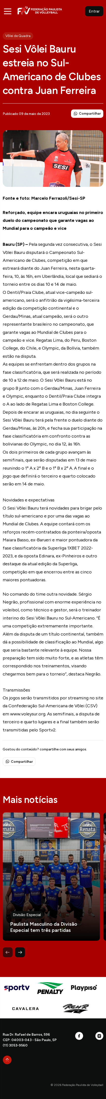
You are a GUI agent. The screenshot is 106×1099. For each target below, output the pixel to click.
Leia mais (51, 877)
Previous (8, 952)
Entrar (94, 11)
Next (20, 952)
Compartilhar (90, 113)
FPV (40, 10)
